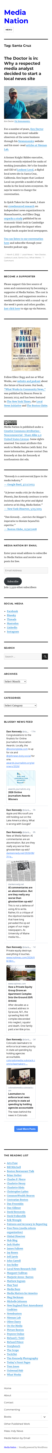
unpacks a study (13, 218)
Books (7, 1416)
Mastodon (13, 623)
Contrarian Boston (17, 1199)
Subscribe (12, 581)
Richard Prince (15, 1342)
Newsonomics (26, 141)
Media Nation (16, 16)
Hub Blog (12, 1240)
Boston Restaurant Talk (20, 1171)
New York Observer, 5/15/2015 (24, 508)
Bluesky (11, 615)
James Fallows (15, 1248)
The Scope (13, 1350)
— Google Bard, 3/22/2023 (19, 484)
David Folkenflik (16, 1215)
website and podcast (28, 381)
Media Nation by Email (17, 1438)
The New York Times (19, 401)
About (7, 1395)
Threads (11, 619)
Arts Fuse (12, 1163)
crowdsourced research (21, 206)
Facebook (12, 611)
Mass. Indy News (13, 1431)
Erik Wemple (14, 1220)
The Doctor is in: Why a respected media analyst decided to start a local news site (22, 68)
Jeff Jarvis (12, 1256)
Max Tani (12, 1285)
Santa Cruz (23, 257)
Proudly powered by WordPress (33, 1447)
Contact (8, 1402)
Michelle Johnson (17, 1301)
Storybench (13, 1346)
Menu (9, 29)
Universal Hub (15, 1370)
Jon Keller (12, 1264)
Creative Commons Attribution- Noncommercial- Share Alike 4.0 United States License (22, 435)
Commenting (12, 1409)
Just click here (12, 308)
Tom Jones (13, 1366)
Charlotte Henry (16, 1183)
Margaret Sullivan (17, 1272)
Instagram (13, 631)
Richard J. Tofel (15, 1338)
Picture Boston (15, 1329)
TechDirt (12, 1354)
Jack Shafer (13, 1244)
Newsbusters (14, 1313)
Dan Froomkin (15, 1203)
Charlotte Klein (15, 1187)
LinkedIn (12, 627)
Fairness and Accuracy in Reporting (27, 1224)
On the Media (14, 1325)
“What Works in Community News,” (25, 389)
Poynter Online (15, 1333)
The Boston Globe (37, 405)
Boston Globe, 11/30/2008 (22, 529)
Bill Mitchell (14, 1167)
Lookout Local (25, 169)
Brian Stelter (14, 1175)
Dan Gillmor (14, 1207)
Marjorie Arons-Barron (20, 1276)
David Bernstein (16, 1211)
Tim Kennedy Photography (22, 1358)
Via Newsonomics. (22, 121)
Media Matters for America (22, 1293)
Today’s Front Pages (18, 1362)
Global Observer (16, 1236)
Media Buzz (13, 1289)
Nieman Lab (14, 1317)
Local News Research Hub (21, 1268)
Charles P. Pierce (16, 1179)
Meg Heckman (15, 1297)
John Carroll (14, 1260)
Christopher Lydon (17, 1191)
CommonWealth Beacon (21, 1195)
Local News (27, 254)
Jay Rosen (12, 1252)
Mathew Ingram (16, 1281)
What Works (35, 257)
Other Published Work (17, 1423)
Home (7, 1388)
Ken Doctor (36, 129)
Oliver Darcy (14, 1321)
